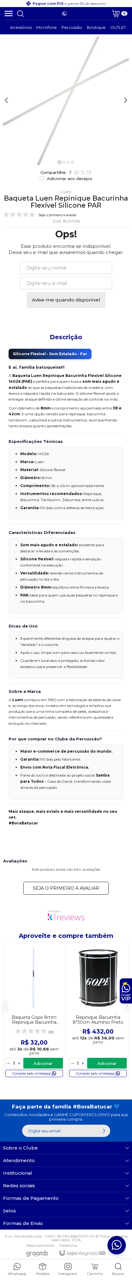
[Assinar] (104, 1131)
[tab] (59, 162)
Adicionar (43, 1063)
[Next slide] (125, 100)
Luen (66, 192)
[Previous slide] (6, 100)
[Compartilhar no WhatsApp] (76, 172)
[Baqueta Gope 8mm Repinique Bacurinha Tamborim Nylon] (34, 1010)
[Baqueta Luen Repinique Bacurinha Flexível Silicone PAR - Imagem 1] (66, 100)
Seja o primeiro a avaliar (66, 888)
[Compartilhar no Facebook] (70, 172)
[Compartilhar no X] (82, 172)
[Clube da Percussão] (64, 13)
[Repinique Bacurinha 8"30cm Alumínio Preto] (98, 1010)
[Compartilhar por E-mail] (89, 172)
